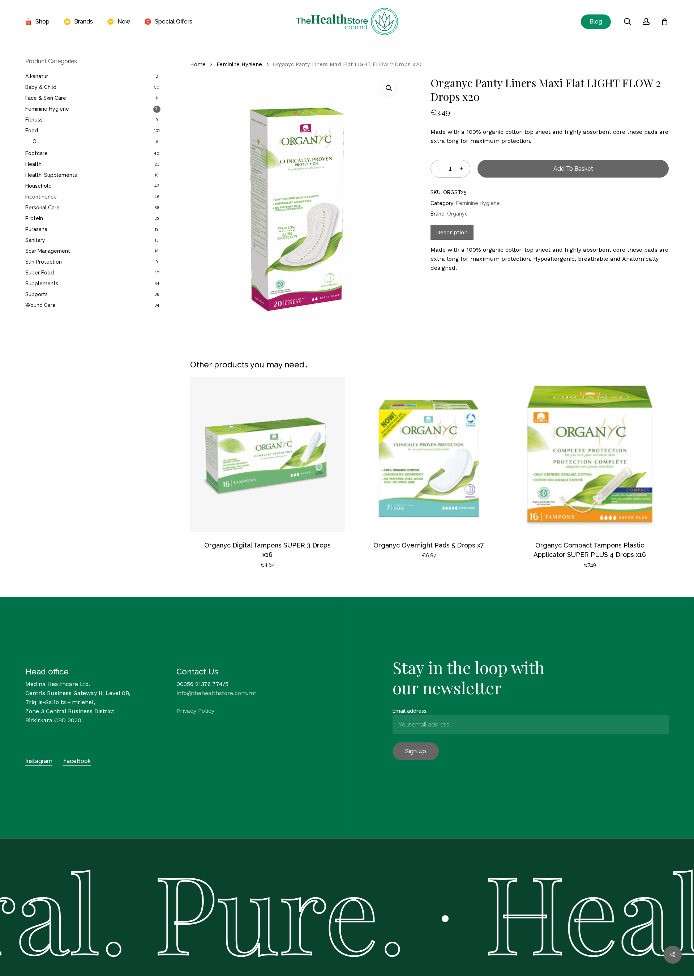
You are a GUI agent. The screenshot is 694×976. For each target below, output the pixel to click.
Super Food (39, 273)
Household (38, 186)
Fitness (34, 120)
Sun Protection (43, 262)
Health (33, 164)
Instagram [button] (38, 761)
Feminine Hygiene (47, 109)
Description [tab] (452, 232)
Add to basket (573, 168)
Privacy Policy (195, 710)
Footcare (36, 153)
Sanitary (35, 240)
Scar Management (47, 251)
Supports (36, 294)
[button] (388, 88)
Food (31, 130)
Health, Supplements (51, 175)
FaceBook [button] (77, 761)
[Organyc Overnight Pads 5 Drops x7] (428, 454)
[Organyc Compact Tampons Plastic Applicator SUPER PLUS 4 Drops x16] (590, 454)
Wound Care (40, 305)
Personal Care (42, 207)
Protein (34, 218)
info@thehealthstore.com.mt (216, 693)
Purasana (36, 229)
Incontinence (41, 197)
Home (198, 64)
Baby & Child (40, 87)
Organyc (457, 214)
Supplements (41, 283)
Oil (36, 141)
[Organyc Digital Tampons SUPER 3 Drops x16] (267, 454)
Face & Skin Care (45, 98)
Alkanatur (36, 76)
